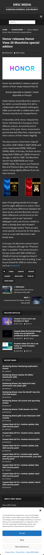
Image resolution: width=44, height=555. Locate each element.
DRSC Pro (29, 324)
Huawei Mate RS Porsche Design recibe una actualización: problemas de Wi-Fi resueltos (27, 333)
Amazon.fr (15, 265)
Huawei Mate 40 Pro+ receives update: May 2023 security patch (20, 466)
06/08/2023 (7, 442)
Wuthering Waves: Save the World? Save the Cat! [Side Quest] (21, 393)
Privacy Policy (9, 552)
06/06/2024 (7, 412)
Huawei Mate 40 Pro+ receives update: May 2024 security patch (20, 425)
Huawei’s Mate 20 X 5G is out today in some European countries (26, 345)
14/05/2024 (7, 429)
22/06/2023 (7, 461)
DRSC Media (20, 53)
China (11, 271)
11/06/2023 (7, 470)
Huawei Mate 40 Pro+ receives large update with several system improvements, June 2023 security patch (21, 456)
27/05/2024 (7, 421)
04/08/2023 (7, 451)
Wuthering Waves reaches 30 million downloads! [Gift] (17, 376)
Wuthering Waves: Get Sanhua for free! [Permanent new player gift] (18, 384)
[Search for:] (22, 22)
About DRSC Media (32, 552)
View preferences (22, 547)
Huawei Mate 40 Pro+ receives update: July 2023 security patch (20, 446)
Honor (31, 271)
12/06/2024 (7, 371)
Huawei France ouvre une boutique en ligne (25, 319)
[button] (40, 510)
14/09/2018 (19, 338)
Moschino (19, 276)
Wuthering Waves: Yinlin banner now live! (20, 409)
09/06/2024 (7, 388)
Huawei (7, 276)
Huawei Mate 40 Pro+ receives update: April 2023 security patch (20, 474)
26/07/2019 (19, 351)
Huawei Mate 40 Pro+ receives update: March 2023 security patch (21, 483)
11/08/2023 (7, 436)
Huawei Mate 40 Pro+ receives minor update (21, 433)
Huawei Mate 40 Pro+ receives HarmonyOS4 (20, 439)
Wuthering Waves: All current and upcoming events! (21, 401)
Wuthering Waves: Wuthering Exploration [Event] (20, 367)
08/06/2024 (7, 406)
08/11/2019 (19, 324)
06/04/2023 (7, 487)
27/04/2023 (7, 479)
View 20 (30, 276)
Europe (21, 271)
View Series (8, 281)
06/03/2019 (8, 53)
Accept (22, 533)
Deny (22, 540)
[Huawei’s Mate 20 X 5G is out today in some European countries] (7, 346)
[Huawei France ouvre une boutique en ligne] (7, 321)
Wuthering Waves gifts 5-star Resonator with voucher (21, 416)
